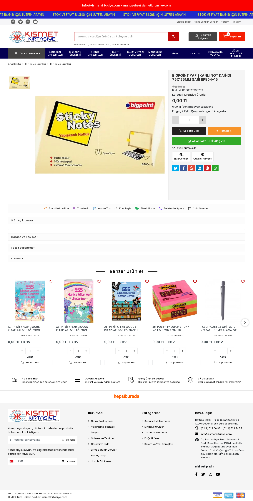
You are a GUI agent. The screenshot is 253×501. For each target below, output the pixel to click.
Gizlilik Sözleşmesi (102, 421)
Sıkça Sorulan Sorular (206, 21)
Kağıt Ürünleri (152, 438)
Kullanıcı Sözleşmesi (103, 427)
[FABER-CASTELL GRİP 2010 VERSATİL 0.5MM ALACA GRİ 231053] (223, 301)
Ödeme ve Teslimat (103, 438)
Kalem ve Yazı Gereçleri (158, 444)
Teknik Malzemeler (155, 432)
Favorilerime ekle (186, 148)
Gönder (70, 440)
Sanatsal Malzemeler (157, 421)
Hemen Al (225, 131)
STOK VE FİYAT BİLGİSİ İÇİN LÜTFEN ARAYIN (75, 14)
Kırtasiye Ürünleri (154, 427)
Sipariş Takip (184, 21)
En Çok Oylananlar (117, 44)
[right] (245, 322)
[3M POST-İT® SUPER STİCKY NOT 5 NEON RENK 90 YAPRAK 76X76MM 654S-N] (174, 301)
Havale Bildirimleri (101, 461)
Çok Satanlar (96, 44)
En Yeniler (79, 44)
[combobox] (12, 461)
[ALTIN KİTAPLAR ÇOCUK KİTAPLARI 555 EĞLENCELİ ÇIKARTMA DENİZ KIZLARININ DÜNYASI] (30, 301)
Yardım (225, 21)
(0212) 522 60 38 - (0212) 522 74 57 (221, 428)
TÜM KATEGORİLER (29, 53)
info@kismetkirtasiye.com (216, 434)
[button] (232, 36)
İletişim (237, 21)
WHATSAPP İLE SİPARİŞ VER (209, 141)
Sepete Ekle (191, 131)
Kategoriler (151, 413)
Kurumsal (96, 413)
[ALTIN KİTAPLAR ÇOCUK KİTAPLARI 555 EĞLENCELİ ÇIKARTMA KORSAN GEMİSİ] (126, 301)
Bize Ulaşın (203, 413)
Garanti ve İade (100, 444)
